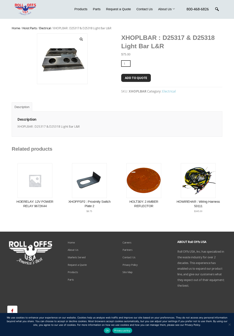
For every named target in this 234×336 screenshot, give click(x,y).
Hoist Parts (29, 28)
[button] (81, 39)
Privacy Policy (129, 265)
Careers (126, 242)
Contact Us (144, 9)
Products (80, 9)
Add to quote (136, 78)
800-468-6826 (197, 9)
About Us (165, 9)
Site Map (127, 272)
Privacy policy (122, 330)
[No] (229, 324)
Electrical (45, 28)
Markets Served (76, 257)
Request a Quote (118, 9)
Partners (127, 250)
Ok (107, 330)
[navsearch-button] (217, 9)
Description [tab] (21, 107)
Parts (97, 9)
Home (16, 28)
